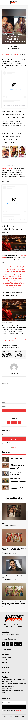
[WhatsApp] (19, 422)
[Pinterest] (15, 422)
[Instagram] (7, 644)
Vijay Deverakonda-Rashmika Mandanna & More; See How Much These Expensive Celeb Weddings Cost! (18, 466)
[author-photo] (3, 526)
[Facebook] (8, 422)
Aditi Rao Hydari (6, 54)
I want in (13, 439)
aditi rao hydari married (12, 345)
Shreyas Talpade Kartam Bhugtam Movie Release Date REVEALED (7, 355)
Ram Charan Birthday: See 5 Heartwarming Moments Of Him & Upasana (20, 356)
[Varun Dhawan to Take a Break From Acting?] (5, 473)
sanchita (15, 46)
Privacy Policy (19, 442)
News (18, 30)
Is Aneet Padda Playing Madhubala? (16, 487)
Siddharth (17, 54)
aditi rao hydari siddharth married (10, 347)
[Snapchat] (20, 644)
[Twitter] (12, 422)
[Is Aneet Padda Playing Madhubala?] (5, 487)
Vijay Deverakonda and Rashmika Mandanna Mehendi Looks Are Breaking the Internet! (18, 481)
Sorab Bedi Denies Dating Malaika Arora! (17, 459)
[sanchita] (14, 367)
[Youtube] (16, 644)
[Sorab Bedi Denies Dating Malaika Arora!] (5, 459)
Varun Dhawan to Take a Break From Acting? (16, 473)
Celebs (10, 30)
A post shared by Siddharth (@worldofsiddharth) (14, 219)
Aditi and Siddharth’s (7, 168)
